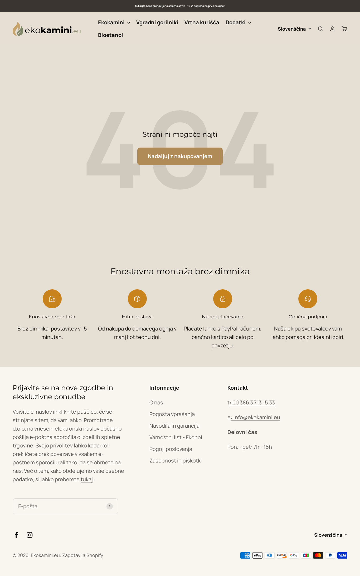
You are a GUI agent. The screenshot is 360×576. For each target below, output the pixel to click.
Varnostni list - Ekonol (175, 437)
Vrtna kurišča (201, 22)
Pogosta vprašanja (172, 414)
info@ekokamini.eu (255, 417)
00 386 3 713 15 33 (252, 402)
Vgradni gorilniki (157, 22)
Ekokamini (111, 22)
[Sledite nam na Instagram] (29, 535)
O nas (156, 402)
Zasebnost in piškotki (175, 460)
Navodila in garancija (174, 425)
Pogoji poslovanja (170, 448)
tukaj (87, 479)
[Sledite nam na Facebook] (16, 535)
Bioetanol (110, 35)
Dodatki (236, 22)
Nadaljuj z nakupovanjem (180, 156)
